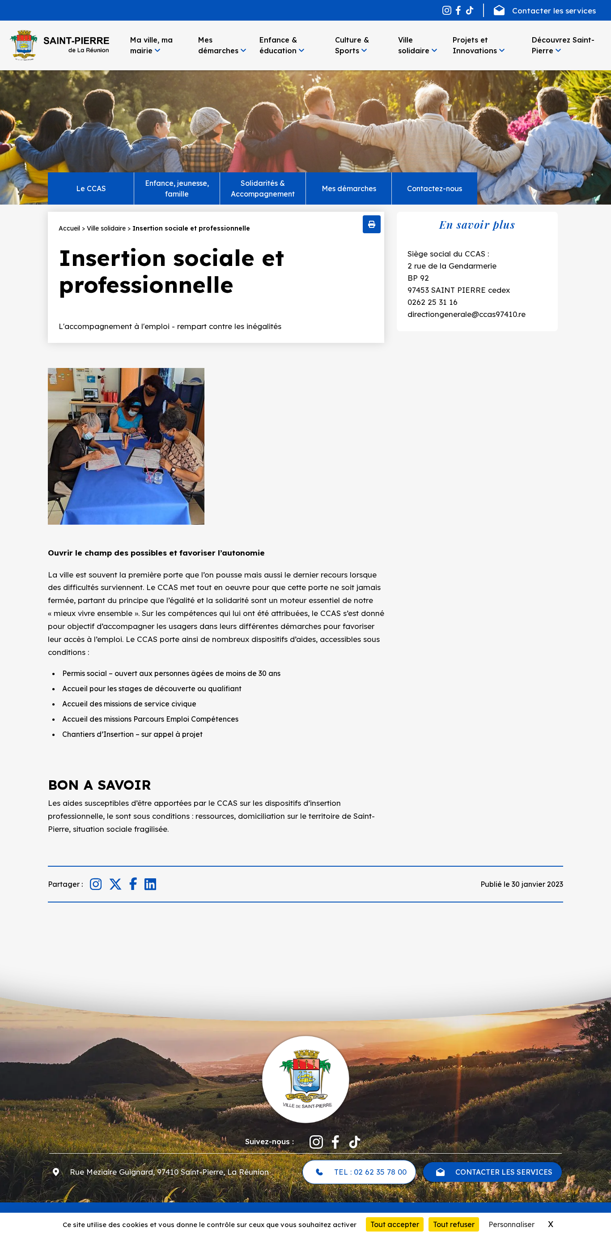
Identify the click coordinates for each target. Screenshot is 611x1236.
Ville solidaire (106, 228)
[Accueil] (59, 45)
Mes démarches (349, 188)
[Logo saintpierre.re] (305, 1078)
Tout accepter (394, 1224)
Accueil (69, 228)
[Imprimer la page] (372, 224)
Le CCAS (91, 188)
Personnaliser (511, 1224)
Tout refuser (454, 1224)
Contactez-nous (434, 188)
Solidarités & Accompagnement (263, 188)
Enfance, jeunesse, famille (177, 188)
